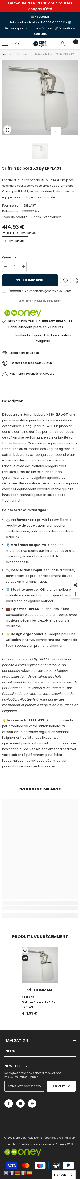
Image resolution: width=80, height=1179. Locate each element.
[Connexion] (62, 43)
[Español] (29, 1173)
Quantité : (10, 257)
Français (60, 1175)
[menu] (5, 44)
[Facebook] (8, 1103)
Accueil (7, 54)
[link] (40, 908)
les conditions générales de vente (48, 291)
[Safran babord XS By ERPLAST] (40, 965)
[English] (6, 1173)
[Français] (12, 1173)
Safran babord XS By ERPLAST (38, 1004)
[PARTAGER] (74, 280)
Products (23, 54)
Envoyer (61, 1086)
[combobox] (64, 1174)
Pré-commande (30, 280)
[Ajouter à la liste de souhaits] (65, 280)
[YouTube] (32, 1103)
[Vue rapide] (25, 958)
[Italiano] (23, 1173)
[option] (40, 97)
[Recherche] (17, 44)
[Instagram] (20, 1103)
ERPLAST (30, 205)
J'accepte (15, 291)
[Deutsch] (18, 1173)
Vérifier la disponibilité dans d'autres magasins (43, 338)
